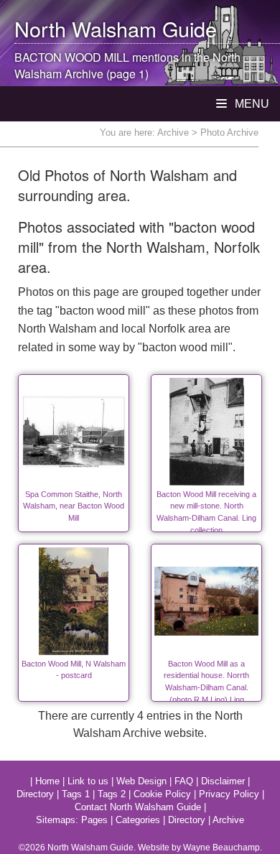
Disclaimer (223, 781)
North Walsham (85, 28)
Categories (138, 819)
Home (47, 781)
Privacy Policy (229, 794)
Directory (35, 794)
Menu (250, 104)
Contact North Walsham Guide (138, 807)
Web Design (141, 781)
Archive (173, 132)
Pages (94, 819)
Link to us (87, 781)
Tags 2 (112, 794)
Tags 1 (76, 794)
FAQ (183, 781)
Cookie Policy (162, 794)
